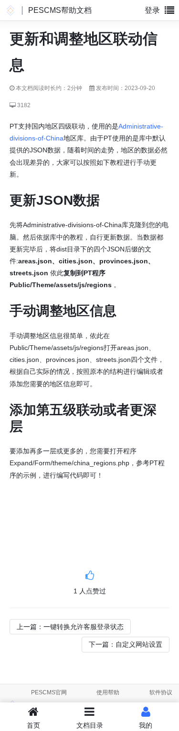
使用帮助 (107, 692)
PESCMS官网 (49, 692)
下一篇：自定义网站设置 (125, 644)
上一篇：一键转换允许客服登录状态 (70, 627)
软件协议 (160, 692)
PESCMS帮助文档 (60, 10)
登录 (152, 10)
